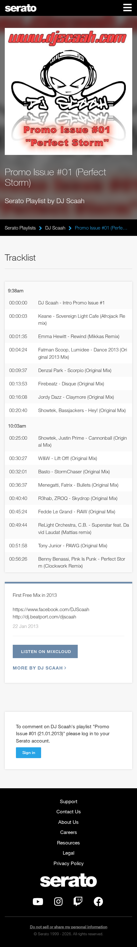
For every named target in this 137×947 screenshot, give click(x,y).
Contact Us (68, 811)
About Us (68, 822)
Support (68, 801)
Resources (68, 842)
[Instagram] (58, 903)
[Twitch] (78, 903)
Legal (68, 853)
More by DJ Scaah (38, 667)
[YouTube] (37, 903)
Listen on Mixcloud (46, 651)
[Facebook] (98, 903)
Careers (68, 832)
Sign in (28, 752)
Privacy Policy (69, 863)
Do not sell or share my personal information (68, 926)
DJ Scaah (55, 227)
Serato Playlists (20, 227)
